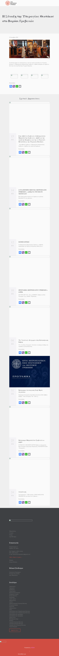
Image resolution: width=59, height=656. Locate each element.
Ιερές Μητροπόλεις (13, 575)
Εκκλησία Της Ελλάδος (14, 573)
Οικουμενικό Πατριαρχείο (15, 572)
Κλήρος (11, 534)
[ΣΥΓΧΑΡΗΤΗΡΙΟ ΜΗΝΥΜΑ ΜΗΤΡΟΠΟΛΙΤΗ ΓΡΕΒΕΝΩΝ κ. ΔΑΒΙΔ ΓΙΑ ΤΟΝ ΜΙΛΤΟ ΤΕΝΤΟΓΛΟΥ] (29, 171)
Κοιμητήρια (12, 597)
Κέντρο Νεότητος (13, 562)
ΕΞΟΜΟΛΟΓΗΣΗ (24, 242)
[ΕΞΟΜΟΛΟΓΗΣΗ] (29, 223)
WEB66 (33, 647)
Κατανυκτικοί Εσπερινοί (14, 592)
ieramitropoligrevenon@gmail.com (21, 554)
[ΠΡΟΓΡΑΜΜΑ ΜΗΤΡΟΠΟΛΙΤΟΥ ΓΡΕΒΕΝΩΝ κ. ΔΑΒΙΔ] (29, 271)
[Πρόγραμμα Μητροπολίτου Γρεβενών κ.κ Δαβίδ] (29, 421)
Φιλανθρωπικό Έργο (13, 619)
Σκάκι (10, 609)
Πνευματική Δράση (13, 605)
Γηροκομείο (12, 588)
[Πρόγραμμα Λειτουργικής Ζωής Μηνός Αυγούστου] (29, 371)
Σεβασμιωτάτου (12, 608)
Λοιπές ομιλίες (12, 598)
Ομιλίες (11, 602)
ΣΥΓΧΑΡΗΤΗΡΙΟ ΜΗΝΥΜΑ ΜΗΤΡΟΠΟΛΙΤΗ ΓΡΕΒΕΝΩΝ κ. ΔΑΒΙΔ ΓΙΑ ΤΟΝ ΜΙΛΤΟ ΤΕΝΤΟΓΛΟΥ (32, 192)
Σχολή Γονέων (12, 617)
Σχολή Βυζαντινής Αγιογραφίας (16, 614)
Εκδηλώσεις (12, 589)
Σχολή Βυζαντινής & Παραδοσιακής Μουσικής (19, 611)
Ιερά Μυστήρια (12, 536)
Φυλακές (11, 560)
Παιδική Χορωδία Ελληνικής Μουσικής (18, 603)
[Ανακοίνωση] (29, 473)
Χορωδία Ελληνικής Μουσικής (16, 622)
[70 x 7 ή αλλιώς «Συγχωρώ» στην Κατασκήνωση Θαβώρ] (29, 321)
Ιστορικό (11, 533)
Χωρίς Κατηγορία (13, 626)
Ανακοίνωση (22, 492)
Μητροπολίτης (12, 531)
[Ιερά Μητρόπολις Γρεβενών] (30, 3)
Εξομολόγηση (12, 591)
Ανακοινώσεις (12, 586)
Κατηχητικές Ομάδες (14, 594)
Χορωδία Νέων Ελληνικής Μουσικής (17, 625)
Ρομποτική (11, 606)
